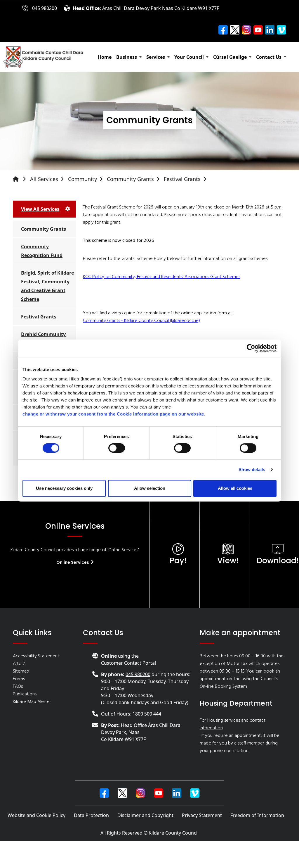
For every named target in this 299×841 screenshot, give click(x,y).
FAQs (18, 686)
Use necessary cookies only (64, 488)
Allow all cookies (235, 488)
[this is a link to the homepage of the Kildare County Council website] (21, 179)
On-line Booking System (223, 686)
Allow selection (149, 488)
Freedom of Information (257, 815)
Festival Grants (182, 178)
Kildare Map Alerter (32, 702)
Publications (24, 694)
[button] (129, 57)
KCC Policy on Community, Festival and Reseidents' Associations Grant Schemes (161, 277)
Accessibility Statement (36, 656)
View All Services (40, 209)
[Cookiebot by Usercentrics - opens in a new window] (251, 348)
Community (82, 178)
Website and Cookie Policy (36, 815)
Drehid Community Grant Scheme (43, 338)
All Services (44, 178)
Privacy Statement (202, 815)
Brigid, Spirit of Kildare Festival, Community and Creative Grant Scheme (47, 286)
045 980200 (44, 8)
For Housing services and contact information (232, 724)
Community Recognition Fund (41, 250)
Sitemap (21, 671)
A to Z (19, 664)
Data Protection (91, 815)
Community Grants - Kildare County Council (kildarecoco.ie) (141, 321)
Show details (252, 469)
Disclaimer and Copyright (145, 815)
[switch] (116, 448)
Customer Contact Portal (128, 663)
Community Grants (130, 178)
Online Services (73, 562)
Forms (19, 679)
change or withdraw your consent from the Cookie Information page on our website (113, 413)
